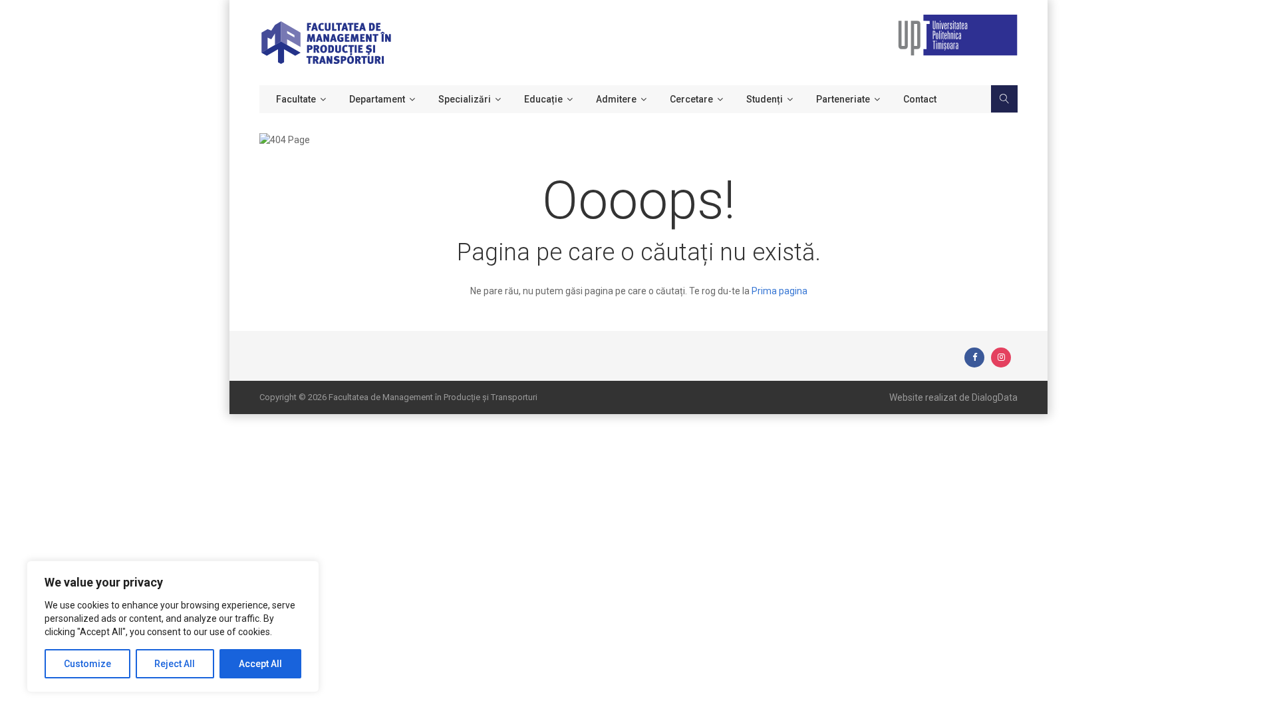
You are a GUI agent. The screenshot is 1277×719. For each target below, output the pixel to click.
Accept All (260, 663)
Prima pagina (779, 291)
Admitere (616, 99)
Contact (919, 99)
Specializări (464, 99)
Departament (377, 99)
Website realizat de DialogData (953, 397)
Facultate (296, 99)
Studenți (764, 99)
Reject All (174, 663)
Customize (87, 663)
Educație (543, 99)
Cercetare (691, 99)
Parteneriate (843, 99)
